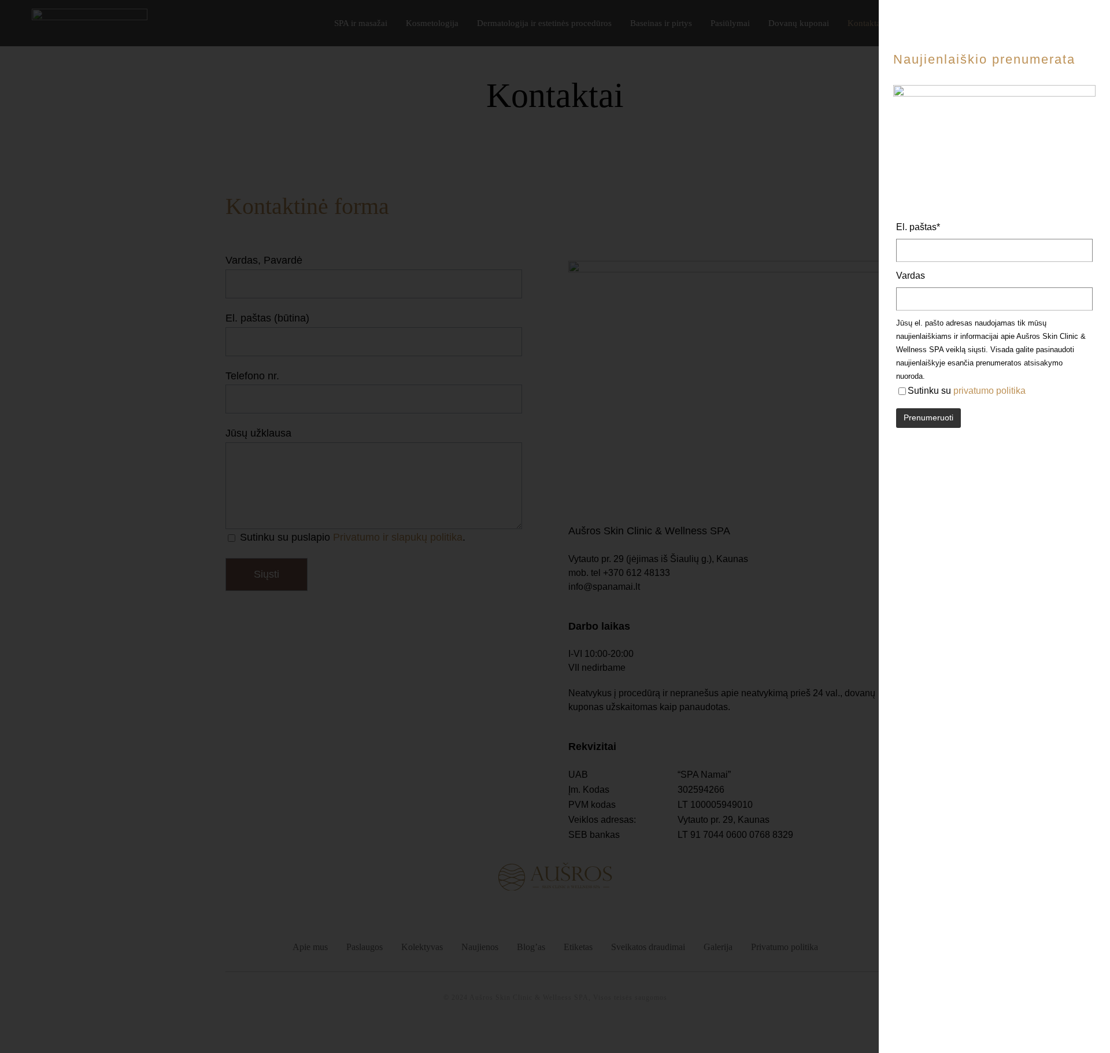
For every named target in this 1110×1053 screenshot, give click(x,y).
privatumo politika (989, 391)
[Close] (1090, 34)
